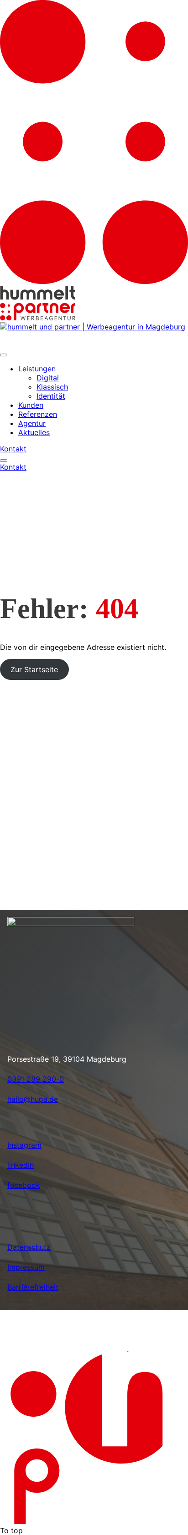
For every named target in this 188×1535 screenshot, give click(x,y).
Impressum (26, 1267)
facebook (23, 1185)
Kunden (30, 405)
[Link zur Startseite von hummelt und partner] (92, 330)
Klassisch (52, 386)
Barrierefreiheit (32, 1287)
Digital (48, 377)
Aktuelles (34, 432)
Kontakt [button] (13, 448)
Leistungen (37, 368)
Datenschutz (29, 1246)
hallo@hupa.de (32, 1099)
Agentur (32, 423)
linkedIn (20, 1165)
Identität (51, 395)
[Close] (3, 355)
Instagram (24, 1145)
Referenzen (37, 414)
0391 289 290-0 (35, 1079)
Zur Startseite (34, 669)
